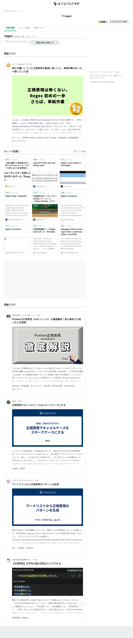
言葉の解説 (10, 27)
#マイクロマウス (19, 141)
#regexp (29, 548)
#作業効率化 (73, 137)
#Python (15, 386)
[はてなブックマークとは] (20, 151)
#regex (53, 137)
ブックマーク (11, 159)
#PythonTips (69, 386)
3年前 (20, 401)
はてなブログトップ (97, 78)
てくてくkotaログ (18, 64)
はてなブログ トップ (13, 11)
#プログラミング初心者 (40, 386)
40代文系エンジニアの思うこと (23, 315)
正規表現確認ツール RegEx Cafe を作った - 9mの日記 (44, 230)
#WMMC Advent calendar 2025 (35, 137)
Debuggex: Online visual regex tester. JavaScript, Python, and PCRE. (71, 231)
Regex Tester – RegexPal (16, 196)
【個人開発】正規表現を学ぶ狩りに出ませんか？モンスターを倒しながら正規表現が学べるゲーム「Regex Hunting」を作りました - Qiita (17, 165)
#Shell (22, 468)
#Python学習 (57, 386)
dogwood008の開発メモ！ (21, 560)
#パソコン (16, 137)
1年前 (38, 315)
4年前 (35, 560)
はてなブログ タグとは (98, 76)
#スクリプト (17, 389)
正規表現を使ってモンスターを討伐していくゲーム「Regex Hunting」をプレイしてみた (45, 199)
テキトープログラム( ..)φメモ (22, 480)
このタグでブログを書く (118, 22)
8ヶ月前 (29, 64)
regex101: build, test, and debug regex (44, 164)
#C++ (14, 548)
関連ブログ (38, 27)
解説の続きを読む (43, 42)
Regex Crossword (13, 229)
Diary (14, 401)
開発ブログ (117, 76)
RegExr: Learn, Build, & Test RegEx (71, 164)
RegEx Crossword (69, 196)
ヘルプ (109, 76)
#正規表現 (62, 137)
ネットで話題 (24, 27)
